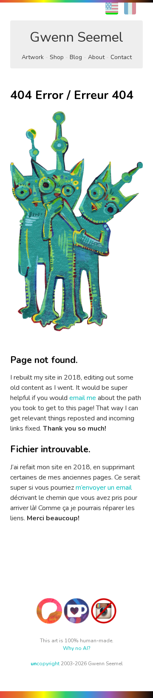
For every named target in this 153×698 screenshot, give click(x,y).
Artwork (33, 57)
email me (82, 398)
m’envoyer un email (104, 487)
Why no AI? (77, 648)
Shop (57, 57)
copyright (45, 663)
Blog (76, 57)
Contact (121, 57)
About (96, 57)
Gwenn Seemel (76, 37)
